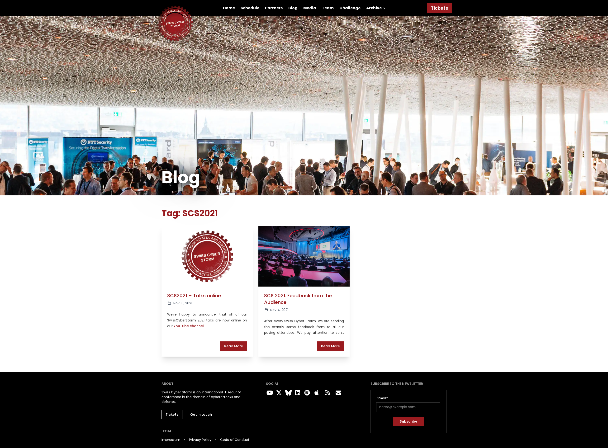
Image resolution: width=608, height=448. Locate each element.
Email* (382, 398)
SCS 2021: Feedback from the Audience (298, 299)
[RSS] (327, 393)
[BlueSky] (287, 393)
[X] (278, 393)
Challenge (350, 8)
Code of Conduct (234, 439)
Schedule (250, 8)
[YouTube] (269, 393)
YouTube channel (189, 326)
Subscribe (408, 421)
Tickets (439, 8)
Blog (293, 8)
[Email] (338, 393)
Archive (374, 8)
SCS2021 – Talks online (194, 295)
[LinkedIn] (297, 393)
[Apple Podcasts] (316, 393)
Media (309, 8)
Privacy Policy (200, 439)
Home (229, 8)
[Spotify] (306, 393)
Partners (274, 8)
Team (328, 8)
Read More (233, 346)
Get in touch (201, 414)
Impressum (171, 439)
